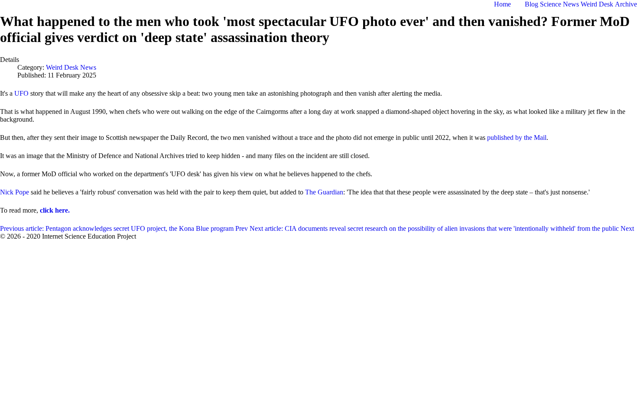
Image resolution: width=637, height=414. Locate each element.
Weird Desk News (71, 67)
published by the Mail (516, 137)
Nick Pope (14, 192)
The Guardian (324, 192)
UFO (21, 93)
